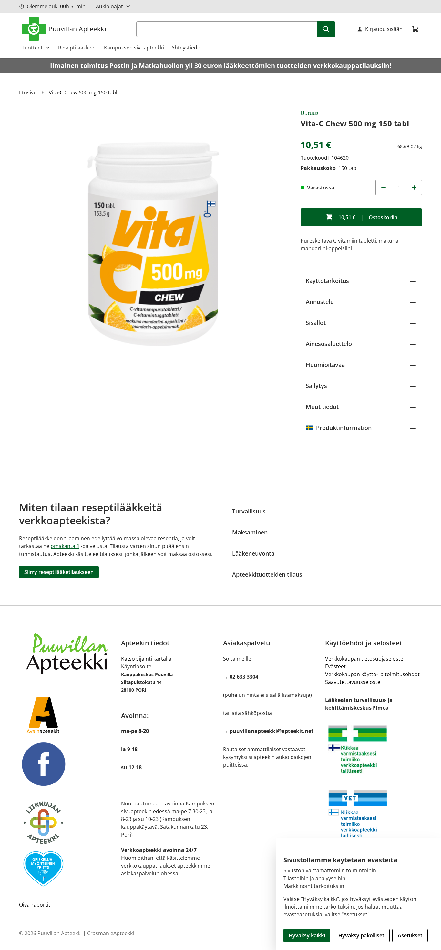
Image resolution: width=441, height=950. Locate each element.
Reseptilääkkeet (77, 47)
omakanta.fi (65, 546)
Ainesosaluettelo (329, 344)
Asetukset (410, 935)
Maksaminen (250, 532)
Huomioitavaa (325, 365)
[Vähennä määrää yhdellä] (383, 187)
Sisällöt (316, 323)
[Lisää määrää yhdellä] (414, 187)
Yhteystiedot (187, 47)
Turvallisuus (249, 511)
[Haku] (326, 29)
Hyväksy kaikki (307, 935)
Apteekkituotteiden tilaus (267, 574)
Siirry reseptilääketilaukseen (59, 572)
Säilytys (316, 386)
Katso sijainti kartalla (146, 658)
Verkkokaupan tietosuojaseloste (364, 658)
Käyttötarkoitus (327, 281)
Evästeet (335, 666)
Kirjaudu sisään (384, 29)
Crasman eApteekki (110, 933)
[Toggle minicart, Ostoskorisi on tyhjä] (415, 29)
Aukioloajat (109, 6)
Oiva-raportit (34, 904)
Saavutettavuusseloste (352, 682)
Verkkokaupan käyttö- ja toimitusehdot (372, 674)
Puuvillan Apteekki (77, 29)
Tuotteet (32, 47)
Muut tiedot (322, 407)
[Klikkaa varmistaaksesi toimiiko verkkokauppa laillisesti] (373, 749)
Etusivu (28, 92)
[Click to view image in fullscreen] (153, 243)
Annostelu (320, 302)
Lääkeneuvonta (253, 553)
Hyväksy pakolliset (361, 935)
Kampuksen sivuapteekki (134, 47)
